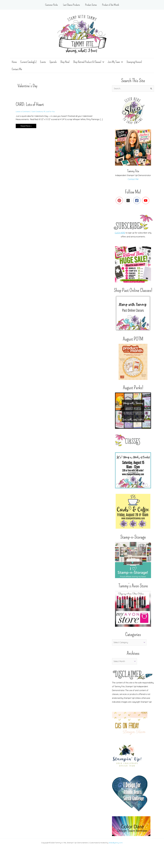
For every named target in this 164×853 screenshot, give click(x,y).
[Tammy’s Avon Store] (133, 609)
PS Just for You (49, 111)
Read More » (25, 126)
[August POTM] (133, 362)
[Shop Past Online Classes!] (133, 313)
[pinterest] (120, 200)
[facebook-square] (137, 200)
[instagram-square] (129, 200)
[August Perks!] (133, 411)
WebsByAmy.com (116, 843)
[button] (102, 62)
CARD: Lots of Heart (30, 104)
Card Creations (37, 111)
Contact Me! (133, 179)
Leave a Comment (23, 111)
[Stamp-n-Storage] (133, 560)
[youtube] (146, 200)
